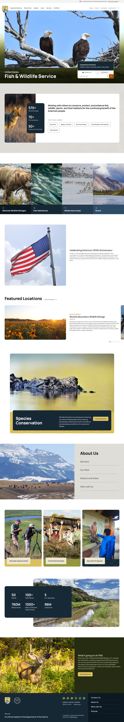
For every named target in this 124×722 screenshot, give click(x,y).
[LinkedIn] (80, 698)
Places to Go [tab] (88, 72)
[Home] (7, 700)
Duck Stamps (104, 8)
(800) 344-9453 (67, 704)
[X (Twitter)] (72, 698)
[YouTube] (76, 698)
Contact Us (95, 697)
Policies (94, 711)
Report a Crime (112, 8)
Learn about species (101, 419)
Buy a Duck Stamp (81, 124)
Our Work (84, 469)
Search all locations (49, 299)
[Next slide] (118, 342)
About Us (94, 702)
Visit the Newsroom (85, 674)
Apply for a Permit (66, 124)
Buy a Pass (53, 124)
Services (84, 461)
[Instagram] (68, 698)
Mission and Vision (89, 478)
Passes (91, 8)
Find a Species (54, 130)
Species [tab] (106, 72)
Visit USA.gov (73, 717)
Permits (97, 8)
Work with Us (86, 486)
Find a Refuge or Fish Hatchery (100, 124)
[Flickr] (84, 698)
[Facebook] (64, 698)
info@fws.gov (77, 704)
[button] (111, 341)
